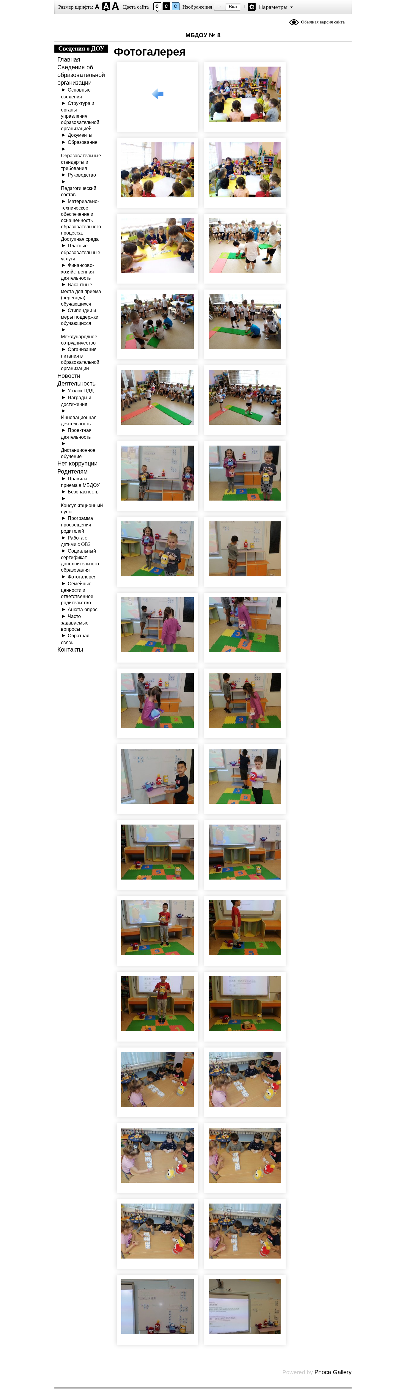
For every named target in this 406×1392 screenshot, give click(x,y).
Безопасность (83, 491)
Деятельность (76, 383)
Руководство (82, 174)
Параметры (273, 7)
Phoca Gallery (333, 1372)
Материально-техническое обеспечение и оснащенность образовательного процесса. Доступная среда (81, 220)
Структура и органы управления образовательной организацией (80, 115)
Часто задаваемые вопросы (75, 623)
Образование (82, 142)
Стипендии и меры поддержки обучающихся (79, 317)
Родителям (72, 471)
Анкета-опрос (82, 609)
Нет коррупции (77, 463)
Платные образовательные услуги (80, 252)
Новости (68, 375)
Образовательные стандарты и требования (81, 162)
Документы (80, 135)
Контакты (70, 649)
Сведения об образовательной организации (81, 75)
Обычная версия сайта (323, 22)
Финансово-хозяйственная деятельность (77, 271)
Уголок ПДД (81, 390)
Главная (68, 59)
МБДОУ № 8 (203, 35)
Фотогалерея (82, 576)
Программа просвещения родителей (77, 524)
